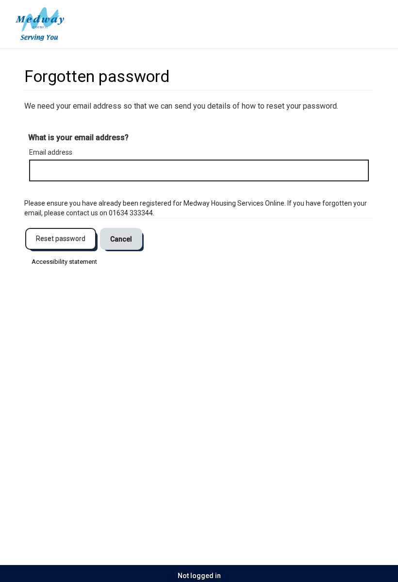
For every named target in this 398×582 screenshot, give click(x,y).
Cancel (121, 239)
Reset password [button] (60, 238)
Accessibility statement (64, 261)
